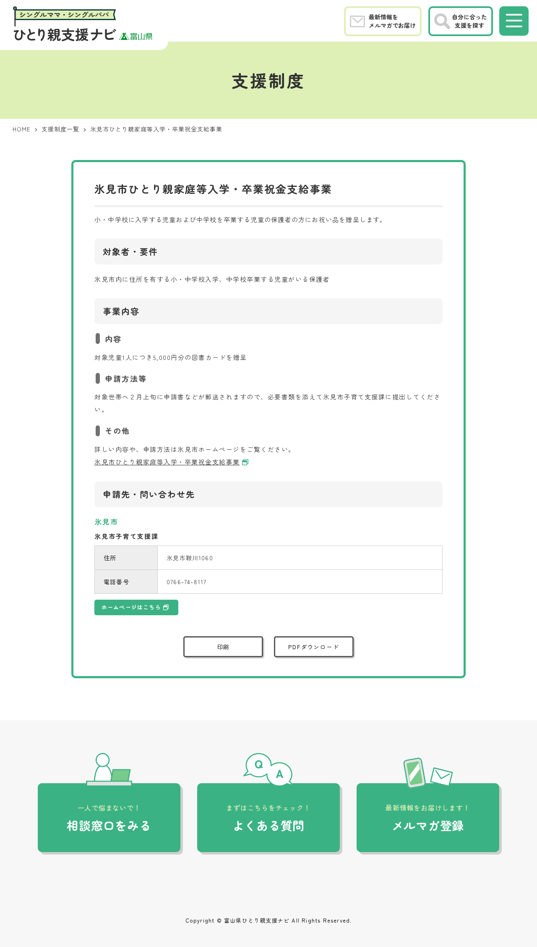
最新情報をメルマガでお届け (392, 21)
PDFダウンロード (313, 647)
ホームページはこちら (131, 607)
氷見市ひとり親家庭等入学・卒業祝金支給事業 (167, 461)
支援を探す (469, 21)
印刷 (223, 647)
